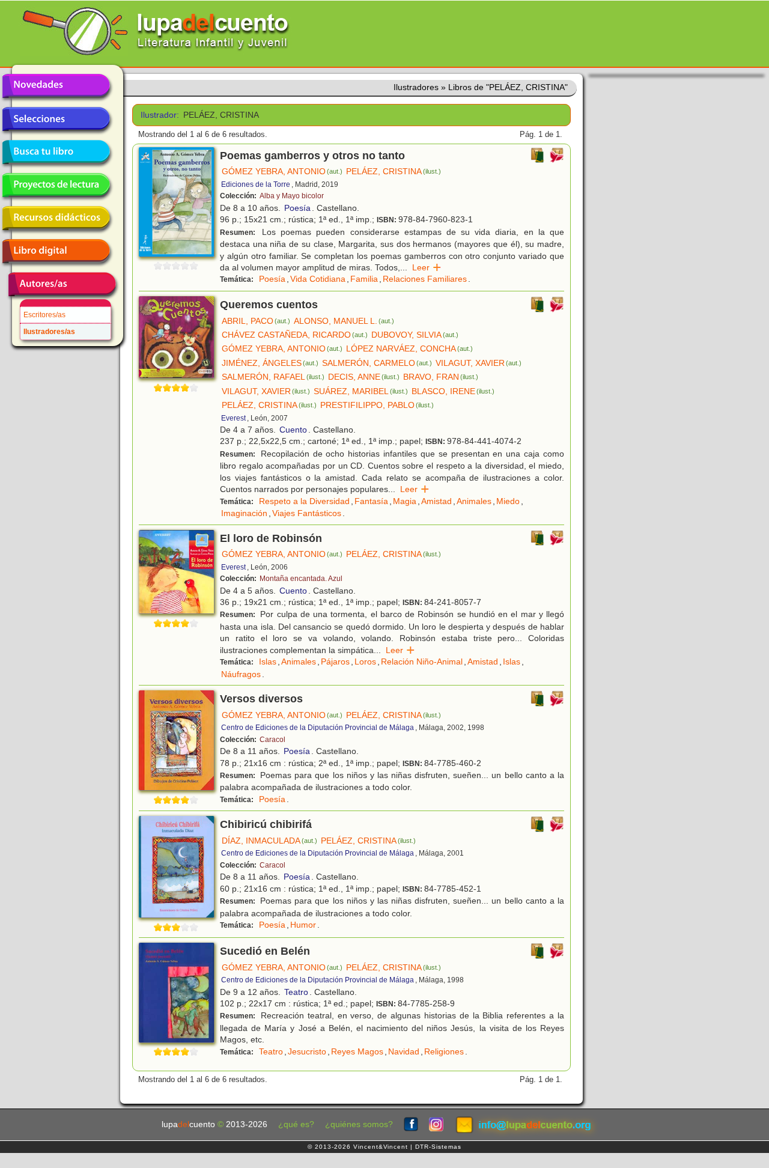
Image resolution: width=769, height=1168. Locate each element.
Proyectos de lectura (56, 185)
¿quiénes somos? (359, 1124)
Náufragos (241, 674)
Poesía (297, 208)
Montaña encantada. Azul (301, 578)
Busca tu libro (56, 152)
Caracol (272, 739)
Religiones (444, 1051)
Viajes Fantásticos (306, 513)
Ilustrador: (158, 115)
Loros (365, 661)
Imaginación (244, 513)
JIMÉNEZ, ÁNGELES (270, 363)
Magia (404, 501)
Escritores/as (44, 315)
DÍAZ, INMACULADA (269, 840)
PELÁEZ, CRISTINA (393, 171)
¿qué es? (296, 1124)
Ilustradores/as (49, 331)
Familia (364, 279)
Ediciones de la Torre (255, 184)
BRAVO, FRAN (440, 377)
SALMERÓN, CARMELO (377, 363)
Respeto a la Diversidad (304, 501)
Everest (233, 418)
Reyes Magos (357, 1051)
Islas (267, 661)
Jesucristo (307, 1051)
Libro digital (56, 251)
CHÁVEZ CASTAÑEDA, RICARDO (295, 334)
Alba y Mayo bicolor (292, 196)
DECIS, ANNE (364, 377)
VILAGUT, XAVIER (478, 363)
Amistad (436, 501)
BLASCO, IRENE (453, 391)
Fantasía (371, 501)
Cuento (293, 429)
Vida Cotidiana (317, 279)
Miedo (508, 501)
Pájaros (335, 661)
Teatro (296, 992)
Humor (303, 924)
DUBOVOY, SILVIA (414, 334)
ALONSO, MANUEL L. (344, 321)
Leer (427, 267)
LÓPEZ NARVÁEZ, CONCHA (409, 348)
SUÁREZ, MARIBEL (361, 391)
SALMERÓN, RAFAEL (273, 377)
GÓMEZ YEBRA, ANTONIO (282, 171)
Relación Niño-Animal (422, 661)
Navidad (403, 1051)
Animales (474, 501)
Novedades (56, 86)
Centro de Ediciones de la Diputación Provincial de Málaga (317, 727)
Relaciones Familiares (425, 279)
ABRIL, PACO (256, 321)
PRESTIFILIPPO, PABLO (377, 405)
